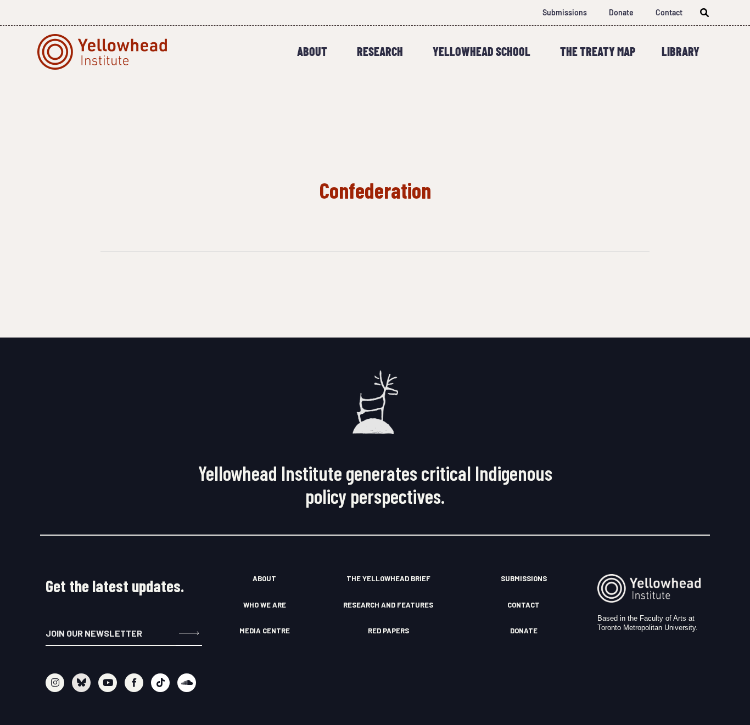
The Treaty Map (597, 51)
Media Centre (264, 630)
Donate (621, 12)
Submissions (564, 12)
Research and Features (388, 604)
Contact (669, 12)
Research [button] (380, 51)
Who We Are (264, 604)
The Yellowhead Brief (388, 578)
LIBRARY (680, 51)
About (312, 51)
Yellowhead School (481, 51)
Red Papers (388, 630)
